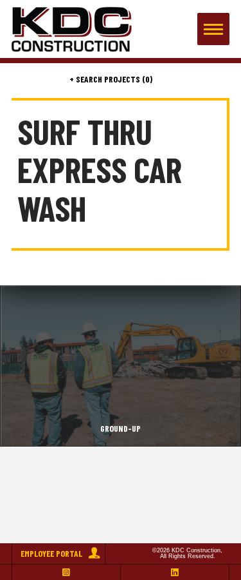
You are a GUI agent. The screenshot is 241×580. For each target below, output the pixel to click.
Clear (214, 79)
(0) (146, 79)
